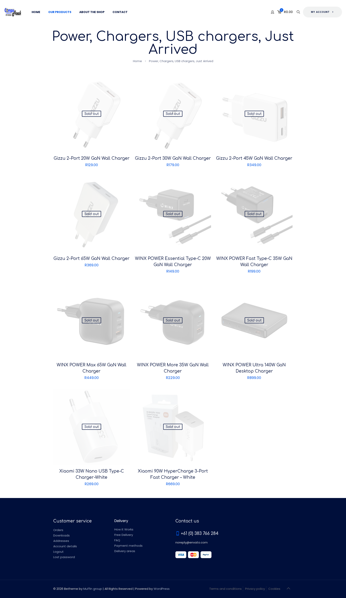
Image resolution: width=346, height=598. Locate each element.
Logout (58, 552)
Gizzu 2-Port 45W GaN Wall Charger (254, 158)
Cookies (274, 589)
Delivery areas (124, 551)
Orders (58, 530)
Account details (65, 546)
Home (137, 61)
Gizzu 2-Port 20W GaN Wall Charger (92, 158)
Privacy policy (255, 589)
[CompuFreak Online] (13, 12)
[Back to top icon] (288, 588)
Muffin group (92, 589)
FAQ (117, 540)
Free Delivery (123, 535)
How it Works (123, 529)
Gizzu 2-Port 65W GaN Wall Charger (91, 258)
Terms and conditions (225, 589)
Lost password (64, 557)
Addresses (61, 541)
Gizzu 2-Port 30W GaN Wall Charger (173, 158)
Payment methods (128, 545)
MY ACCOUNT (320, 12)
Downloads (61, 535)
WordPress (162, 589)
